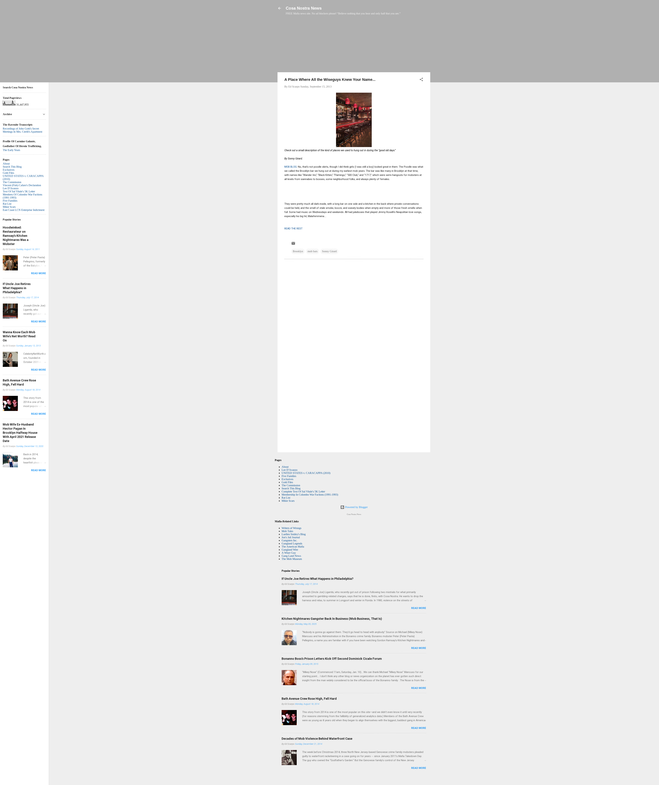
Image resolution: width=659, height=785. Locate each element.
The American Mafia (293, 546)
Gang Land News (291, 555)
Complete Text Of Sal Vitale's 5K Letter (303, 491)
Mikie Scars (288, 500)
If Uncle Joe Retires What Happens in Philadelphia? (317, 578)
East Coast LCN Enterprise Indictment (23, 209)
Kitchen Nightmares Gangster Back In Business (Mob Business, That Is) (332, 618)
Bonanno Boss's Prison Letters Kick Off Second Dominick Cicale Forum (332, 658)
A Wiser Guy (289, 552)
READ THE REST (293, 228)
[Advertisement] (354, 45)
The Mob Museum (292, 558)
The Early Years (11, 150)
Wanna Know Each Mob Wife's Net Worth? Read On (19, 336)
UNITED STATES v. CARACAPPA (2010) (306, 473)
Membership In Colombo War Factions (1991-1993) (310, 494)
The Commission (291, 485)
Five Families (289, 476)
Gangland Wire (290, 549)
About (285, 466)
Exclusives (287, 479)
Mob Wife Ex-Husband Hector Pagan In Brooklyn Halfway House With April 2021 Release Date (20, 433)
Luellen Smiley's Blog (294, 534)
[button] (421, 80)
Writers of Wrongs (291, 528)
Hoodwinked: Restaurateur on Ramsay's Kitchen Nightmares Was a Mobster (15, 236)
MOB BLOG (290, 166)
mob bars (312, 251)
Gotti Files (287, 482)
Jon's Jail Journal (291, 537)
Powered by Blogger (356, 507)
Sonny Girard (329, 251)
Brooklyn (298, 251)
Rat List (286, 497)
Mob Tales (287, 531)
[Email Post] (293, 244)
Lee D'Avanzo (289, 469)
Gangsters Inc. (289, 540)
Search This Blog (291, 488)
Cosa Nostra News (304, 8)
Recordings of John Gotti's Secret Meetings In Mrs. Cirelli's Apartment (22, 130)
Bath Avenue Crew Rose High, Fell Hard (309, 698)
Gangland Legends (292, 543)
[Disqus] (354, 308)
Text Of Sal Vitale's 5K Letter (19, 191)
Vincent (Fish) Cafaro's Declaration (22, 185)
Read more (418, 608)
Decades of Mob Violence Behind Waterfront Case (317, 738)
